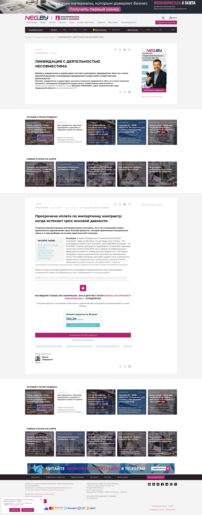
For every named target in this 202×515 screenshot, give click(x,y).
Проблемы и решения (126, 164)
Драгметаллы (133, 30)
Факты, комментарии (64, 164)
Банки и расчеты (32, 164)
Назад (38, 49)
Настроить (27, 510)
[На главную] (36, 18)
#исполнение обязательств (79, 346)
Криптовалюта (100, 30)
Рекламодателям (155, 477)
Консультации (41, 53)
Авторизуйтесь (89, 340)
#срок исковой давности (108, 346)
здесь (70, 488)
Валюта (54, 30)
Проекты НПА (154, 164)
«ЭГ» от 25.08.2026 (94, 208)
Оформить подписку (166, 22)
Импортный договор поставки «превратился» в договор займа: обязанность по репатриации (48, 251)
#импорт (128, 346)
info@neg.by (38, 494)
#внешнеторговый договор (49, 346)
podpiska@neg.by (49, 494)
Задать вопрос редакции (33, 496)
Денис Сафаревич (47, 358)
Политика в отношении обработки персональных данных (44, 490)
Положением (19, 503)
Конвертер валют (36, 30)
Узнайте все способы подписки (83, 335)
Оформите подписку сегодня (83, 325)
